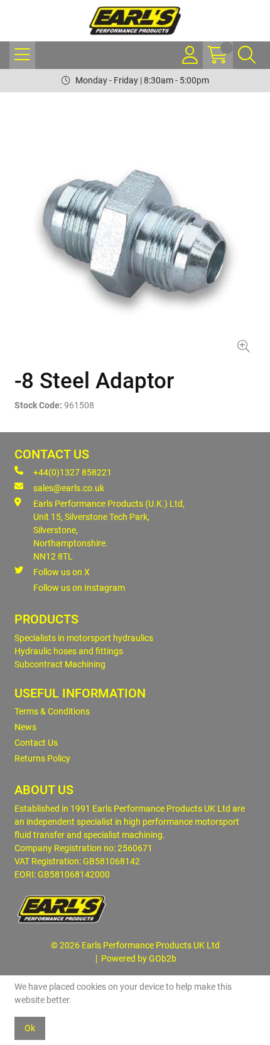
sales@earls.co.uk (68, 488)
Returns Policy (42, 758)
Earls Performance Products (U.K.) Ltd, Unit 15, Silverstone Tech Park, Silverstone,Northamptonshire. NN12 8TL (109, 530)
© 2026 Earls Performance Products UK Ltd (135, 945)
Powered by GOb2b (138, 958)
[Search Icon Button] (247, 55)
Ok (29, 1028)
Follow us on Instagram (79, 588)
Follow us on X (61, 572)
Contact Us (36, 743)
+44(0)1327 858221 (72, 472)
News (25, 727)
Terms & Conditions (52, 711)
